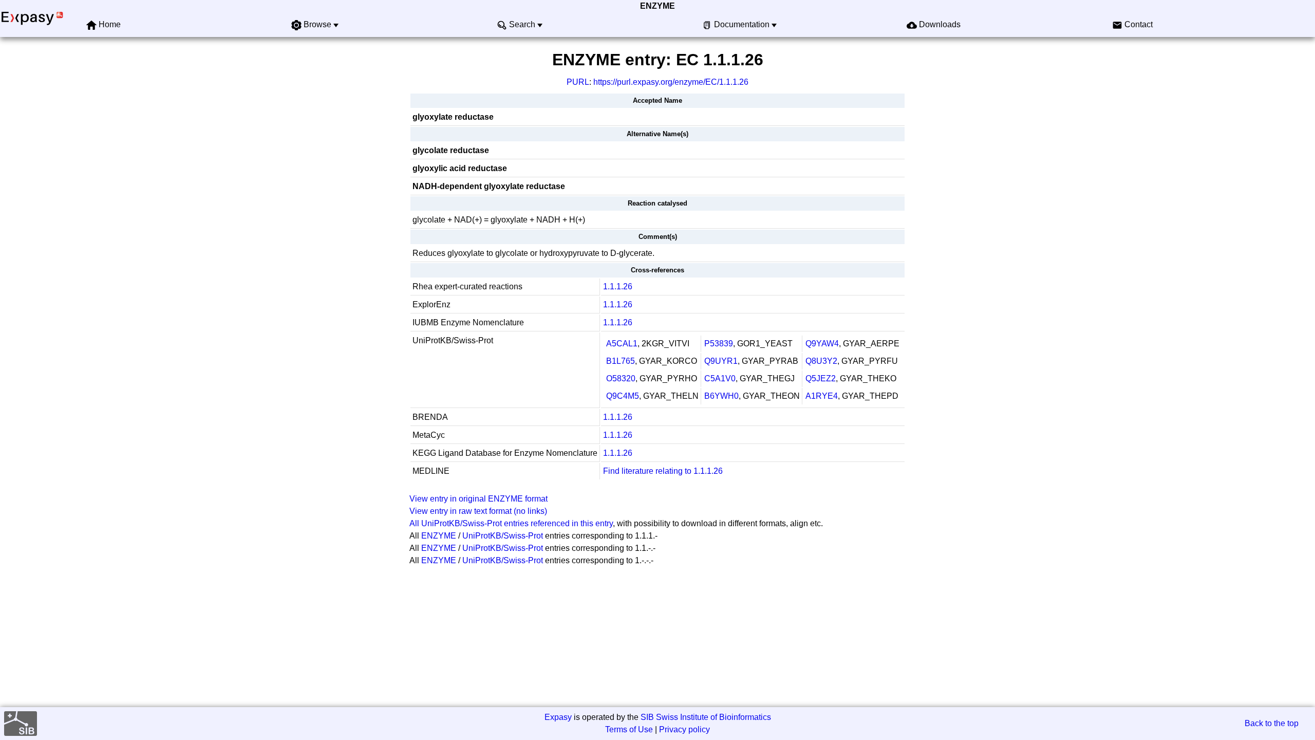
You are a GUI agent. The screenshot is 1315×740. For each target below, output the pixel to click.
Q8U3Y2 (821, 361)
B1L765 (620, 361)
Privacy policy (684, 729)
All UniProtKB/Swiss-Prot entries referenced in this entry (511, 523)
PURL (578, 82)
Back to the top (1272, 723)
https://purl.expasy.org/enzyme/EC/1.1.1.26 (670, 82)
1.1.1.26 (617, 286)
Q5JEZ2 (820, 378)
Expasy (558, 717)
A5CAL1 (621, 343)
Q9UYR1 (721, 361)
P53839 (718, 343)
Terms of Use (629, 729)
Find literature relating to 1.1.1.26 (663, 471)
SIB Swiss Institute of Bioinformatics (706, 717)
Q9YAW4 (822, 343)
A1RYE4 (821, 396)
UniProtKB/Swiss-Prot (502, 535)
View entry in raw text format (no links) (478, 511)
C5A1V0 (720, 378)
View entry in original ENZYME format (478, 498)
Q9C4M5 (622, 396)
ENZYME (657, 6)
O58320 (620, 378)
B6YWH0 (721, 396)
